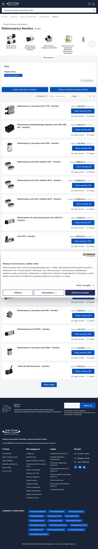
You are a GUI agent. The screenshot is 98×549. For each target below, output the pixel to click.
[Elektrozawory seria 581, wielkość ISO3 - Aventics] (9, 184)
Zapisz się (88, 405)
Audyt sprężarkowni (57, 489)
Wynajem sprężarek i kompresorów (57, 458)
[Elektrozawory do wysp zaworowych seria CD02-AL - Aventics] (9, 221)
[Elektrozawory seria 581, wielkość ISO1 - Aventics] (9, 166)
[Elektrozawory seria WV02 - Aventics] (9, 333)
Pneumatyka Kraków (76, 511)
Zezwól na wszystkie (80, 293)
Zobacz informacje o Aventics (25, 90)
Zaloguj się (30, 453)
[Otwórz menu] (3, 4)
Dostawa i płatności (32, 477)
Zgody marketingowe (33, 491)
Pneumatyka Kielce (36, 516)
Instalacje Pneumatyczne (58, 453)
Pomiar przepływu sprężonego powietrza (60, 476)
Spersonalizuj (47, 293)
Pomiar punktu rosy (56, 480)
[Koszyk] (94, 4)
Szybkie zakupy (31, 480)
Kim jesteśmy (6, 453)
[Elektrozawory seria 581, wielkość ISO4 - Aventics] (9, 203)
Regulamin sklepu (32, 484)
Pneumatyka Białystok (37, 511)
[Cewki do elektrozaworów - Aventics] (9, 370)
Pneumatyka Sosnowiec (58, 525)
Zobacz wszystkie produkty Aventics (73, 90)
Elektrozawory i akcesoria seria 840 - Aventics (37, 310)
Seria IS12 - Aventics (26, 236)
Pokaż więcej (49, 385)
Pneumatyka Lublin (54, 516)
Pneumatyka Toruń (36, 530)
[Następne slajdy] (92, 44)
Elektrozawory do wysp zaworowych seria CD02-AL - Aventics (40, 218)
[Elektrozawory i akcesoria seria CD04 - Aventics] (9, 351)
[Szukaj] (94, 10)
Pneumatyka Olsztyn (37, 520)
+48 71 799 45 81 (83, 462)
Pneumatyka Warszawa (56, 530)
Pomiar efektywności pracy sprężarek (59, 470)
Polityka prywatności (33, 487)
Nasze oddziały (7, 460)
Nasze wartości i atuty (9, 457)
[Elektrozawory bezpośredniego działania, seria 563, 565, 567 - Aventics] (9, 128)
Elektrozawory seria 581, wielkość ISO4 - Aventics (39, 199)
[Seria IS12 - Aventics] (9, 240)
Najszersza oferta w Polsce (35, 460)
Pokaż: (74, 96)
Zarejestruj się (31, 457)
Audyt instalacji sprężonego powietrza (59, 485)
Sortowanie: (41, 96)
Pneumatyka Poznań (74, 520)
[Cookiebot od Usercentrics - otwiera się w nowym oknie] (84, 255)
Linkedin (84, 467)
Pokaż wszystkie (48, 57)
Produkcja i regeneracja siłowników (58, 464)
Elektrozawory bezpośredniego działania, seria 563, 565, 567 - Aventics (42, 125)
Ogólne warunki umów (33, 494)
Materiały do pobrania (9, 464)
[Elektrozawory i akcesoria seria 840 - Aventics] (9, 314)
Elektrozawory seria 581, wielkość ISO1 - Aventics (39, 162)
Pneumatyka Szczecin (78, 525)
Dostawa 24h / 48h (32, 473)
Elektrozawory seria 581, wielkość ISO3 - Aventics (39, 180)
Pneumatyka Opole (55, 520)
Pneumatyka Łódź (72, 516)
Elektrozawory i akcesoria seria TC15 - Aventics (38, 106)
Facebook (76, 467)
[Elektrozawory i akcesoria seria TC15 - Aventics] (9, 110)
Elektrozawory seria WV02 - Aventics (33, 329)
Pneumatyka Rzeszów (37, 525)
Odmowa (18, 293)
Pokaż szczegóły (83, 285)
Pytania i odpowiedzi (33, 470)
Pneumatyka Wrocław (76, 530)
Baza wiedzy (6, 467)
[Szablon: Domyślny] (90, 96)
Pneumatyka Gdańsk (57, 511)
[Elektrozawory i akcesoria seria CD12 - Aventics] (9, 147)
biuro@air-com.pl (83, 458)
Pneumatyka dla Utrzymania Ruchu (36, 465)
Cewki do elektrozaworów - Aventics (33, 366)
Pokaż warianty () (82, 111)
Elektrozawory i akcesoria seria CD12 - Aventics (38, 143)
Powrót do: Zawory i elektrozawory (15, 24)
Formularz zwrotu (32, 498)
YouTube (80, 467)
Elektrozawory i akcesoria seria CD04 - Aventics (38, 348)
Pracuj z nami (7, 471)
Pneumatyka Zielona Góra (39, 534)
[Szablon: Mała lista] (94, 96)
